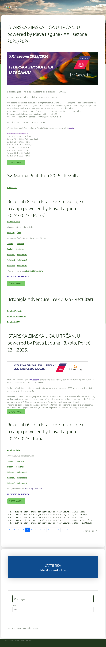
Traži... (14, 606)
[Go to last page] (67, 530)
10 (58, 530)
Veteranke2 (22, 260)
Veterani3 (11, 266)
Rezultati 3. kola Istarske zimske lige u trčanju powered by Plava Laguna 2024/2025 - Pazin (47, 517)
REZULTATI (12, 187)
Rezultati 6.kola (13, 450)
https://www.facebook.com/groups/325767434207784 (40, 117)
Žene (19, 233)
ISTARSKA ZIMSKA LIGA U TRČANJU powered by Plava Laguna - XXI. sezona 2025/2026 (47, 34)
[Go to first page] (9, 530)
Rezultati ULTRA (13, 322)
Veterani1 (11, 255)
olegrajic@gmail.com (34, 271)
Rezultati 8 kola (13, 222)
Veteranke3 (22, 266)
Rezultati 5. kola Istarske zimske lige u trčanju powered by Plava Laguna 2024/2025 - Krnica (47, 512)
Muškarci (10, 233)
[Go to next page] (62, 530)
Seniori (10, 249)
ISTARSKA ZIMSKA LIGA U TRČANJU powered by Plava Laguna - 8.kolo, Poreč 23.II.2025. (48, 342)
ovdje (71, 128)
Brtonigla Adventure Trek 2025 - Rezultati (50, 299)
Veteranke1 (22, 255)
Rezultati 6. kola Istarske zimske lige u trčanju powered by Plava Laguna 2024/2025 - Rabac (46, 431)
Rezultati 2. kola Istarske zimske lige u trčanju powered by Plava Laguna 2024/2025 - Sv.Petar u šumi (51, 520)
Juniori (10, 244)
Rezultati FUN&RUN (15, 311)
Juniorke (20, 244)
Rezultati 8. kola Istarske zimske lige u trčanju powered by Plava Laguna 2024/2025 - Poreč (46, 208)
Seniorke (20, 249)
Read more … (16, 163)
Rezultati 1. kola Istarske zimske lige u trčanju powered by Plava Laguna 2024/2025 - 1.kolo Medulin (51, 523)
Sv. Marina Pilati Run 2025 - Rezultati (44, 175)
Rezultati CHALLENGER (16, 317)
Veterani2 (11, 260)
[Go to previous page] (14, 530)
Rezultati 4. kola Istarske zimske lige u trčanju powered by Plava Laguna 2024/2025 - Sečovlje (48, 514)
